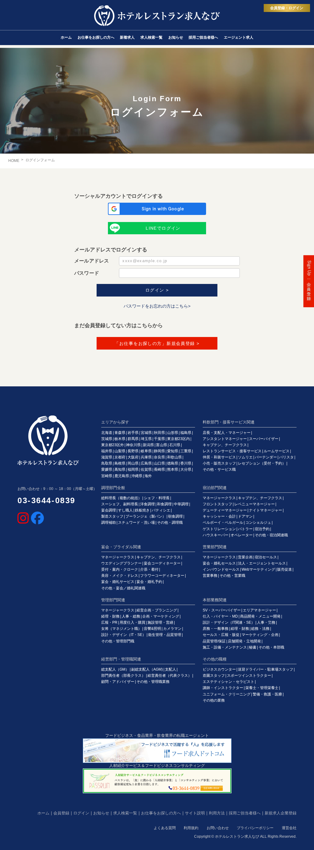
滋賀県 (106, 457)
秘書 (252, 647)
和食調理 (164, 504)
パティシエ (161, 510)
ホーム (43, 813)
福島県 (185, 433)
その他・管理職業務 (153, 682)
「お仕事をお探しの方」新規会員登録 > (156, 343)
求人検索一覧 (125, 813)
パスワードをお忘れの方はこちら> (157, 306)
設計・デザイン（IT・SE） (123, 635)
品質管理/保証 (214, 641)
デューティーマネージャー (225, 510)
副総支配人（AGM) (147, 669)
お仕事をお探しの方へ (161, 813)
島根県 (119, 463)
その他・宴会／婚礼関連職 (123, 588)
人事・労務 (266, 622)
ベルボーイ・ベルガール (223, 522)
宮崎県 (106, 476)
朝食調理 (175, 516)
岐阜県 (146, 451)
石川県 (174, 445)
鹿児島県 (121, 476)
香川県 (185, 463)
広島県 (146, 463)
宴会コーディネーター (162, 563)
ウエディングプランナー (121, 563)
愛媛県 (106, 469)
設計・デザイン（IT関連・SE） (229, 622)
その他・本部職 (271, 647)
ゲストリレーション (219, 529)
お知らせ (101, 813)
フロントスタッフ (217, 504)
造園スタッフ (214, 675)
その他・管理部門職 (117, 641)
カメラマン (172, 628)
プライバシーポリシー (255, 828)
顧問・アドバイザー (117, 682)
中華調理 (181, 504)
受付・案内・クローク (119, 569)
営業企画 (245, 557)
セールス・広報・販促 (221, 635)
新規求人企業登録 (281, 813)
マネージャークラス (219, 498)
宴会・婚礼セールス (219, 563)
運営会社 (289, 828)
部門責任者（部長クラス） (123, 675)
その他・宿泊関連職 (271, 535)
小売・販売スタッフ (219, 463)
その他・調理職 (170, 522)
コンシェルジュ (258, 522)
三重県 (185, 451)
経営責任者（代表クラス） (169, 675)
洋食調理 (147, 504)
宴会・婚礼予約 (149, 582)
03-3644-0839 (46, 500)
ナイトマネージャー (265, 510)
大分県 (185, 469)
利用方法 (217, 813)
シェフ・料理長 (157, 498)
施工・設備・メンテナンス (225, 647)
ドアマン (245, 516)
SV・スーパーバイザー (222, 610)
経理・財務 (110, 616)
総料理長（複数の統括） (121, 498)
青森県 (119, 433)
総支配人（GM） (115, 669)
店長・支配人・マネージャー (227, 433)
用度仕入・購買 (132, 622)
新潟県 (148, 445)
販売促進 (284, 569)
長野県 (133, 451)
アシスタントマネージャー (225, 439)
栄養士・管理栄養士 (261, 688)
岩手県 (133, 433)
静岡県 (159, 451)
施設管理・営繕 (160, 622)
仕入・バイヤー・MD (220, 616)
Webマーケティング (258, 569)
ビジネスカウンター (219, 669)
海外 (148, 476)
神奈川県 (133, 445)
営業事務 (210, 575)
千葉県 (159, 439)
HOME (13, 161)
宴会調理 (108, 510)
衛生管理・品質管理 (164, 635)
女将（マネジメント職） (121, 628)
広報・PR (109, 622)
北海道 (106, 433)
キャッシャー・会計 (219, 516)
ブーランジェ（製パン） (145, 516)
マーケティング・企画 (260, 635)
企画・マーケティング (160, 616)
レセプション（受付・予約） (262, 463)
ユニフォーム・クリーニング (227, 694)
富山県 (161, 445)
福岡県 (133, 469)
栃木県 (119, 439)
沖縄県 (136, 476)
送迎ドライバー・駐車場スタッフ (265, 669)
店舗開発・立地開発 (244, 641)
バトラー (245, 529)
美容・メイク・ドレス (119, 575)
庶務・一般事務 (215, 628)
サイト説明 (195, 813)
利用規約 (191, 828)
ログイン (81, 813)
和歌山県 (174, 457)
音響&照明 (152, 628)
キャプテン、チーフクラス (225, 445)
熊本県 (172, 469)
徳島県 (172, 463)
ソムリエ (245, 457)
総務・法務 (260, 628)
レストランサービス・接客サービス (232, 451)
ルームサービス (276, 451)
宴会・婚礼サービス (117, 582)
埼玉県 (146, 439)
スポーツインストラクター (249, 675)
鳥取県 (106, 463)
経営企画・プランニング (156, 610)
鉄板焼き (142, 510)
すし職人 (125, 510)
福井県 (106, 451)
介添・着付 (149, 569)
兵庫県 (146, 457)
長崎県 (159, 469)
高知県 (119, 469)
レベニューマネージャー (254, 504)
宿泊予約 (262, 529)
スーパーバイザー (263, 439)
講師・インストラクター (223, 688)
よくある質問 (165, 828)
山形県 (172, 433)
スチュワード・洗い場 (136, 522)
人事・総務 (131, 616)
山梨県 (119, 451)
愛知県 (172, 451)
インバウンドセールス (221, 569)
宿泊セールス (266, 557)
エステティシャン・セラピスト (228, 682)
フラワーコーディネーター (162, 575)
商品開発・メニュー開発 (260, 616)
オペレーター (242, 535)
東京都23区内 (178, 439)
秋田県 (159, 433)
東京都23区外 (112, 445)
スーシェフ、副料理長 (119, 504)
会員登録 (61, 813)
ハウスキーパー (215, 535)
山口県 (159, 463)
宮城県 (146, 433)
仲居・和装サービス (219, 457)
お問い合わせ (218, 828)
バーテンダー (266, 457)
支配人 (170, 669)
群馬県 (133, 439)
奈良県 (159, 457)
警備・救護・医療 (267, 694)
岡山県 (133, 463)
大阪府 (133, 457)
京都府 (119, 457)
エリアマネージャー (259, 610)
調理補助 (108, 522)
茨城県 (106, 439)
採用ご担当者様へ (245, 813)
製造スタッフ (112, 516)
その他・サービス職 (219, 469)
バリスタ (286, 457)
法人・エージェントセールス (262, 563)
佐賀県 (146, 469)
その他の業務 (214, 700)
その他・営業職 (232, 575)
